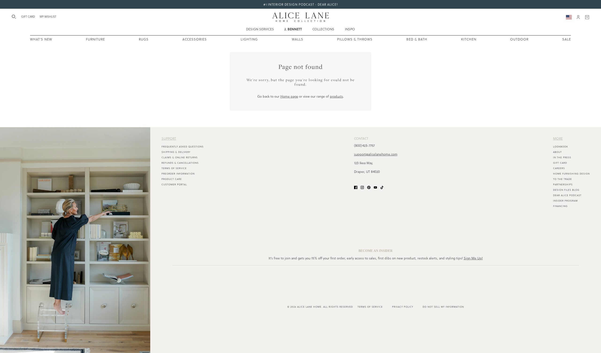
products (336, 96)
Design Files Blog (566, 189)
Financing (560, 206)
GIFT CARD (28, 16)
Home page (289, 96)
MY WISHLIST (48, 16)
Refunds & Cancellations (180, 162)
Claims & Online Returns (180, 157)
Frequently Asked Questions (183, 146)
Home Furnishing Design (571, 173)
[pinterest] (368, 186)
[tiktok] (381, 186)
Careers (559, 168)
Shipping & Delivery (176, 152)
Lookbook (560, 146)
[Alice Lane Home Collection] (300, 17)
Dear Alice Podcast (567, 195)
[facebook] (355, 186)
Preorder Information (178, 173)
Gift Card (560, 162)
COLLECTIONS (323, 29)
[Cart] (587, 17)
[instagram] (362, 186)
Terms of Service (174, 168)
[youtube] (375, 186)
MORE (558, 138)
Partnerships (563, 184)
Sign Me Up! (473, 258)
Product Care (172, 179)
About (557, 152)
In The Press (562, 157)
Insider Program (565, 200)
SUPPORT (169, 138)
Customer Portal (174, 184)
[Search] (13, 16)
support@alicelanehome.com (375, 154)
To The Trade (562, 179)
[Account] (578, 17)
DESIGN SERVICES (260, 29)
